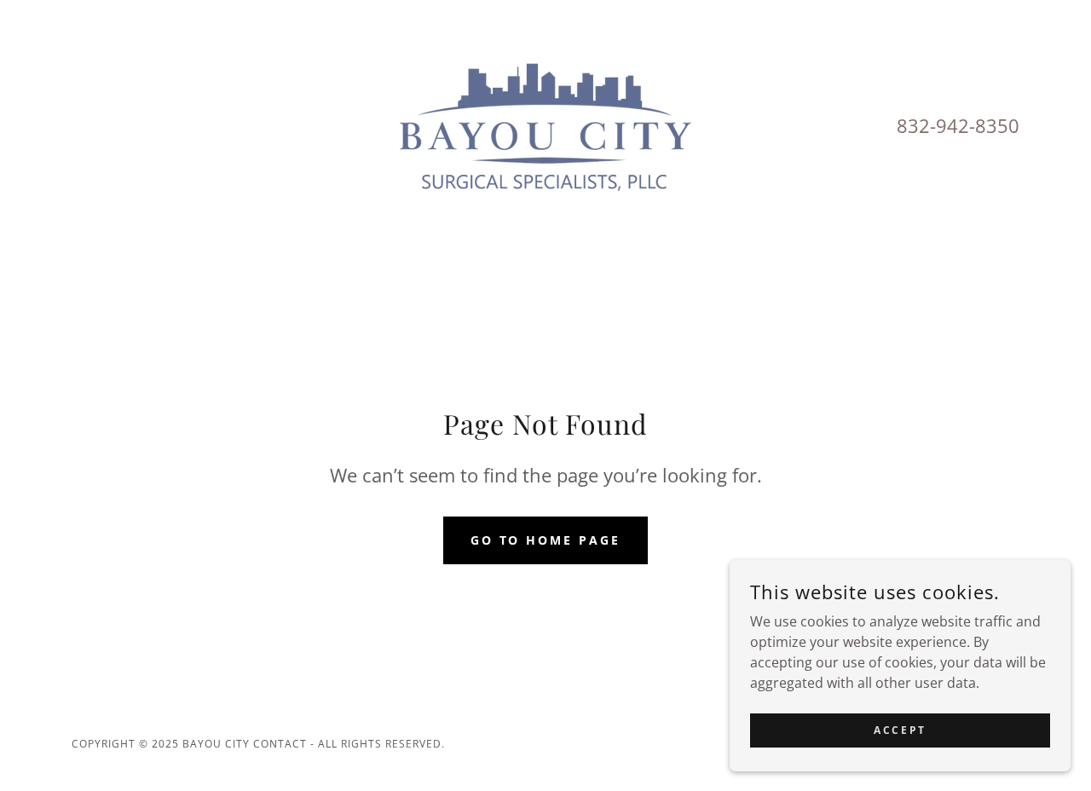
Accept (900, 730)
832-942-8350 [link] (958, 125)
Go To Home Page (545, 540)
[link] (545, 124)
